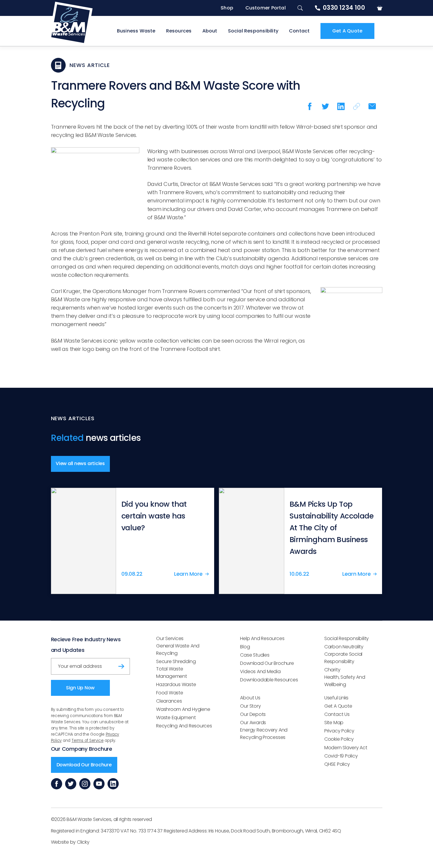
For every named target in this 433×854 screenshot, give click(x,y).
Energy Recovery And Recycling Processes (263, 734)
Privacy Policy (339, 730)
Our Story (250, 706)
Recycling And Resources (184, 725)
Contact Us (337, 714)
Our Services (170, 638)
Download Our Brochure (84, 764)
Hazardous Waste (176, 684)
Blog (245, 646)
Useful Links (336, 697)
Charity (332, 669)
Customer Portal (265, 7)
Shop (227, 7)
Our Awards (253, 722)
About (209, 30)
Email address (71, 664)
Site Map (333, 722)
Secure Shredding (176, 661)
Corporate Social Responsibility (343, 658)
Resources (179, 30)
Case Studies (254, 655)
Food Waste (169, 692)
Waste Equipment (176, 717)
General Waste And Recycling (177, 649)
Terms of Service (87, 740)
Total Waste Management (171, 672)
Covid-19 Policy (341, 755)
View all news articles (80, 463)
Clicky (83, 842)
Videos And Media (260, 671)
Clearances (169, 701)
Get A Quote (347, 30)
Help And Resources (262, 638)
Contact (299, 30)
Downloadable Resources (269, 679)
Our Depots (253, 714)
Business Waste (136, 30)
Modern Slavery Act (345, 747)
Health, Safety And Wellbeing (344, 681)
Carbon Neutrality (343, 646)
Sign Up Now (80, 687)
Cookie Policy (339, 739)
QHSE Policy (337, 764)
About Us (250, 697)
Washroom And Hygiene (183, 709)
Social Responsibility (253, 30)
